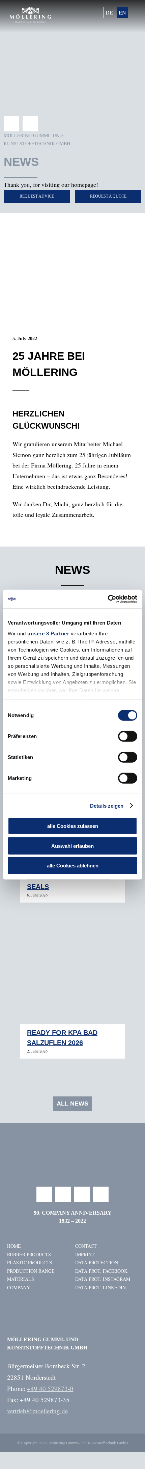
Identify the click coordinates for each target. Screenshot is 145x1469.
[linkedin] (30, 123)
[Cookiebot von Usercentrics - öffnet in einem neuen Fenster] (107, 598)
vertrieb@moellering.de (37, 1411)
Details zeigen (106, 805)
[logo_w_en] (30, 10)
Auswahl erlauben (72, 846)
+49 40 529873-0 (50, 1388)
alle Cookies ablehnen (72, 865)
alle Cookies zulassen (72, 826)
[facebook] (11, 123)
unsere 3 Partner (48, 633)
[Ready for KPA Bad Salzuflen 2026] (72, 971)
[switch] (127, 736)
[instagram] (63, 1194)
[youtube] (82, 1194)
